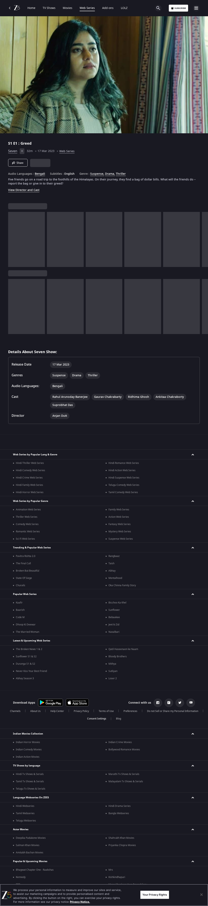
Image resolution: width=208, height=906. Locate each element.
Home (31, 8)
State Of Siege (24, 578)
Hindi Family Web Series (29, 485)
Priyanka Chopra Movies (122, 845)
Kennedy (21, 877)
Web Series (87, 8)
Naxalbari (113, 632)
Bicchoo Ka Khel (117, 602)
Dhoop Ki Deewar (26, 624)
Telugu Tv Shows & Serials (30, 789)
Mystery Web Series (119, 531)
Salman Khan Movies (27, 845)
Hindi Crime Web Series (29, 478)
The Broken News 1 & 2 (29, 649)
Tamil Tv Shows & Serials (30, 781)
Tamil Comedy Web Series (123, 492)
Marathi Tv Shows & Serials (123, 774)
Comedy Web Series (27, 524)
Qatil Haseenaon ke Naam (123, 649)
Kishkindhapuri (116, 877)
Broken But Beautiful (27, 571)
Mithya (112, 664)
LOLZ (124, 8)
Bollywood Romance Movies (124, 749)
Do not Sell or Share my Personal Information (172, 711)
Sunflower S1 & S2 (26, 656)
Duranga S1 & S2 (25, 664)
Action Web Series (118, 517)
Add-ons (108, 8)
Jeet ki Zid (113, 624)
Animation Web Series (28, 509)
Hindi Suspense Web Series (123, 478)
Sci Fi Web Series (25, 539)
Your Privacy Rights (154, 894)
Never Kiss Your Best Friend (31, 671)
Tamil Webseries (25, 813)
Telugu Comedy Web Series (123, 485)
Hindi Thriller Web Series (30, 463)
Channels (15, 711)
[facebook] (158, 703)
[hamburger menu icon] (196, 8)
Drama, (110, 174)
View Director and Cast (23, 190)
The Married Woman (27, 632)
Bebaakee (114, 617)
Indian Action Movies (27, 757)
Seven (12, 151)
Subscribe (180, 8)
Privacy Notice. (80, 901)
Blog (118, 718)
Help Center (57, 711)
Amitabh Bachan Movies (29, 852)
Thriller (121, 174)
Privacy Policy (81, 711)
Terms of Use (106, 711)
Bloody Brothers (117, 656)
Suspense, (97, 174)
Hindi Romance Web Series (123, 463)
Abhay (112, 571)
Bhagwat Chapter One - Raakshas (35, 870)
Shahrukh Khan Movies (121, 838)
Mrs (110, 870)
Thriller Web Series (26, 517)
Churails (20, 585)
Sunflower (114, 610)
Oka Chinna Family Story (122, 585)
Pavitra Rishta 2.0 (25, 556)
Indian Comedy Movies (29, 749)
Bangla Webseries (118, 813)
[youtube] (190, 703)
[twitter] (180, 703)
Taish (111, 563)
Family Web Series (118, 509)
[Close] (201, 894)
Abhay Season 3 (25, 678)
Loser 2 (112, 678)
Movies (67, 8)
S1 (10, 143)
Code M (20, 617)
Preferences (130, 711)
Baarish (20, 610)
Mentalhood (115, 578)
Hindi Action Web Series (121, 470)
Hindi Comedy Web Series (30, 470)
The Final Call (23, 563)
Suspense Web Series (120, 539)
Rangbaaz (114, 556)
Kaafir (19, 602)
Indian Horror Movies (28, 742)
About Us (35, 711)
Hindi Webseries (25, 806)
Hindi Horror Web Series (29, 492)
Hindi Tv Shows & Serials (30, 774)
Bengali (40, 174)
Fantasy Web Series (119, 524)
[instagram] (169, 703)
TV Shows (49, 8)
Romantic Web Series (28, 531)
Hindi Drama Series (119, 806)
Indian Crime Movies (120, 742)
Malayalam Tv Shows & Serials (125, 781)
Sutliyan (112, 671)
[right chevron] (12, 239)
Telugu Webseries (26, 820)
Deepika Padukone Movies (31, 838)
